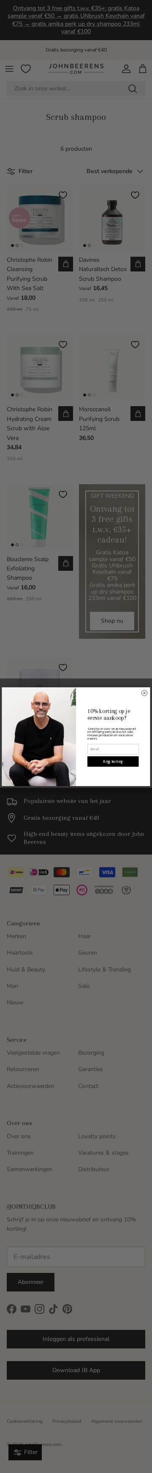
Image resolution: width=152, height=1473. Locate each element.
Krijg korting (113, 761)
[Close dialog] (144, 693)
